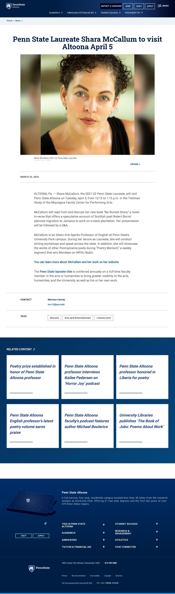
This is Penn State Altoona (73, 525)
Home (9, 20)
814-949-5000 (111, 563)
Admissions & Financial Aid (80, 12)
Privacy (64, 576)
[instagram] (25, 523)
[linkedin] (39, 523)
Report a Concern (111, 6)
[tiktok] (45, 523)
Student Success (109, 12)
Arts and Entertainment (78, 318)
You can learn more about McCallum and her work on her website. (76, 262)
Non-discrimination (79, 576)
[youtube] (32, 523)
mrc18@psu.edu (56, 304)
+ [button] (104, 525)
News (18, 20)
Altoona (54, 318)
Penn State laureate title (56, 271)
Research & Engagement (123, 532)
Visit (139, 6)
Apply (150, 6)
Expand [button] (134, 164)
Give (128, 6)
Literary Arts (104, 318)
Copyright (107, 576)
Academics (54, 12)
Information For (132, 12)
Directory (119, 576)
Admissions (69, 540)
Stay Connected (125, 547)
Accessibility (95, 576)
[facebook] (19, 523)
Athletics (121, 540)
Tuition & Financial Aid (76, 547)
